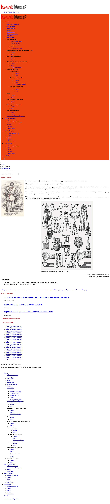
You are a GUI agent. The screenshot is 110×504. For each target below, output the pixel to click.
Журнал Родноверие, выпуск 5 (14, 332)
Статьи (13, 52)
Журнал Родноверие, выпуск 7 (14, 336)
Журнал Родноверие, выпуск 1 (14, 326)
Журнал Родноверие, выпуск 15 (14, 349)
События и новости (13, 24)
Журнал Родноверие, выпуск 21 (14, 359)
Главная (7, 22)
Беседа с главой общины (14, 123)
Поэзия (13, 47)
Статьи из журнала (16, 41)
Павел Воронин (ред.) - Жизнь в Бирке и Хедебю (23, 304)
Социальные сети (12, 34)
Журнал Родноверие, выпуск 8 (14, 337)
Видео (9, 30)
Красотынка (8, 143)
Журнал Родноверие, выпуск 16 (14, 350)
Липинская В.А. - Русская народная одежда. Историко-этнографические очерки (36, 297)
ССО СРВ (7, 156)
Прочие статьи (15, 43)
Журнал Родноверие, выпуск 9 (14, 339)
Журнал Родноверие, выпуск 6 (14, 334)
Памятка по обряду (16, 67)
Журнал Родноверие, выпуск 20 (14, 357)
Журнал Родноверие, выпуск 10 (14, 341)
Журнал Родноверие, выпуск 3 (14, 329)
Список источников (16, 48)
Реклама (9, 35)
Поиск (2, 174)
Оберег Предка (9, 131)
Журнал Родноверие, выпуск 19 (14, 355)
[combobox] (11, 174)
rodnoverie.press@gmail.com (12, 12)
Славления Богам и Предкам (16, 116)
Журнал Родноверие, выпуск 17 (14, 352)
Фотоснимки (11, 28)
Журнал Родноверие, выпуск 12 (14, 344)
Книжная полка (15, 45)
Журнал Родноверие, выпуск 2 (14, 327)
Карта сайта (10, 37)
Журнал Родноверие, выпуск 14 (14, 347)
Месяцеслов (11, 32)
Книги (12, 54)
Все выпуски (11, 26)
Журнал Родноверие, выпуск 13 (14, 345)
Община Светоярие (10, 118)
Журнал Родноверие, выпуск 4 (14, 331)
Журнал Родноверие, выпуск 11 (14, 342)
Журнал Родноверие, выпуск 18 (14, 354)
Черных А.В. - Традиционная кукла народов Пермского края (28, 311)
